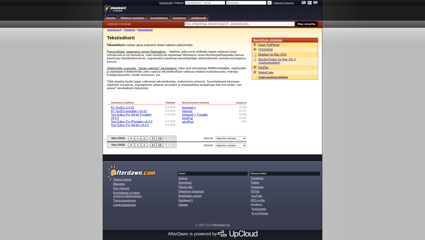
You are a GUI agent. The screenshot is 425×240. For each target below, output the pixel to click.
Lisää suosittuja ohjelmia (273, 77)
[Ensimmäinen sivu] (131, 138)
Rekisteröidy (166, 3)
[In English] (304, 3)
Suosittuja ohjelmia (267, 40)
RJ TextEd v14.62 (122, 107)
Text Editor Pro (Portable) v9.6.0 (131, 121)
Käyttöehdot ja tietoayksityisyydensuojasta (127, 194)
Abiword (187, 111)
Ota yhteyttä (121, 188)
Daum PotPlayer (268, 44)
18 (159, 138)
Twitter (255, 182)
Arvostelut (184, 182)
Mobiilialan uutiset (189, 196)
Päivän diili (185, 187)
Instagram (257, 187)
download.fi (114, 30)
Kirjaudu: (180, 3)
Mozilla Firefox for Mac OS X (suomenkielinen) (277, 61)
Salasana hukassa (284, 3)
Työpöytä (129, 30)
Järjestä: (208, 138)
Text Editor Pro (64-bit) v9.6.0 (130, 125)
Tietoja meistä (122, 179)
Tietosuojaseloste (124, 200)
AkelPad (187, 118)
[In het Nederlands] (315, 3)
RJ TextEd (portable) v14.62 (129, 111)
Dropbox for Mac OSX (272, 54)
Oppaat (183, 204)
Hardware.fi (185, 200)
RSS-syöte (258, 200)
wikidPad (187, 121)
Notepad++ (189, 107)
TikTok (255, 191)
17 (153, 138)
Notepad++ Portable (195, 114)
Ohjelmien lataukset (191, 191)
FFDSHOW (265, 49)
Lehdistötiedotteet (124, 205)
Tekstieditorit (145, 30)
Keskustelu (259, 209)
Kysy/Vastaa (260, 213)
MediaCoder (266, 72)
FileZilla (263, 67)
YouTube (256, 196)
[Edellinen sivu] (138, 138)
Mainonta (119, 184)
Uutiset (182, 178)
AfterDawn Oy (221, 225)
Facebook (257, 178)
